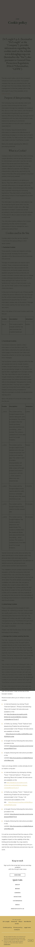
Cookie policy (7, 927)
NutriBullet (27, 921)
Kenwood (14, 921)
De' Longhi (6, 921)
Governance (17, 900)
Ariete (17, 923)
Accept (30, 940)
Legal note (27, 927)
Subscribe (17, 875)
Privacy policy (17, 927)
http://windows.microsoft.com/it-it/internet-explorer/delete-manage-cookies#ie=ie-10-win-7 (15, 785)
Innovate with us (17, 908)
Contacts (17, 929)
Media (17, 904)
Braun (20, 921)
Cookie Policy (7, 944)
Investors (17, 896)
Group (17, 884)
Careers (18, 892)
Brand (17, 888)
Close (2, 940)
